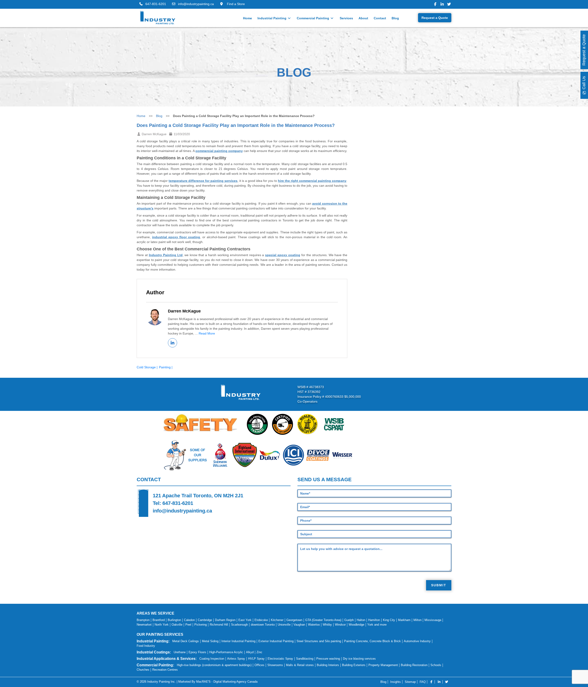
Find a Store (235, 4)
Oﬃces (259, 665)
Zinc (259, 652)
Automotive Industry (417, 641)
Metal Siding (210, 641)
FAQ (423, 682)
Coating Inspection (211, 658)
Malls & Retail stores (300, 665)
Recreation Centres (165, 669)
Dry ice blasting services (359, 658)
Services (346, 18)
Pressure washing (328, 658)
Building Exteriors (353, 665)
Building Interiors (328, 665)
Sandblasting (304, 658)
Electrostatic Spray (280, 658)
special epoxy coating (282, 255)
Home (247, 18)
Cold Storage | (147, 367)
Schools (435, 665)
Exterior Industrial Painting (276, 641)
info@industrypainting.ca (196, 4)
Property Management (383, 665)
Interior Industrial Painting (238, 641)
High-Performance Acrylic (226, 652)
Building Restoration (414, 665)
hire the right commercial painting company (312, 181)
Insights (395, 682)
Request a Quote (434, 18)
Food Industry (146, 645)
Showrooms (275, 665)
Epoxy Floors (197, 652)
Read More (207, 333)
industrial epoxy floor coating (176, 237)
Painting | (165, 367)
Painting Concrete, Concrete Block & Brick (372, 641)
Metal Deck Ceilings (185, 641)
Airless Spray (236, 658)
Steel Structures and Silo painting (319, 641)
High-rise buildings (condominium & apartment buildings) (214, 665)
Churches (143, 669)
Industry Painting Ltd (166, 255)
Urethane (180, 652)
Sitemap (410, 682)
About (363, 18)
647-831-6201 (155, 4)
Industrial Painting (272, 18)
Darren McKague (184, 311)
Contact (380, 18)
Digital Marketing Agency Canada (235, 681)
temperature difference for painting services (203, 181)
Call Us (584, 83)
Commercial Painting (313, 18)
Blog (395, 18)
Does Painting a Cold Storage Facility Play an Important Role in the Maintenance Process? (236, 125)
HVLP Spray (256, 658)
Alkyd (250, 652)
